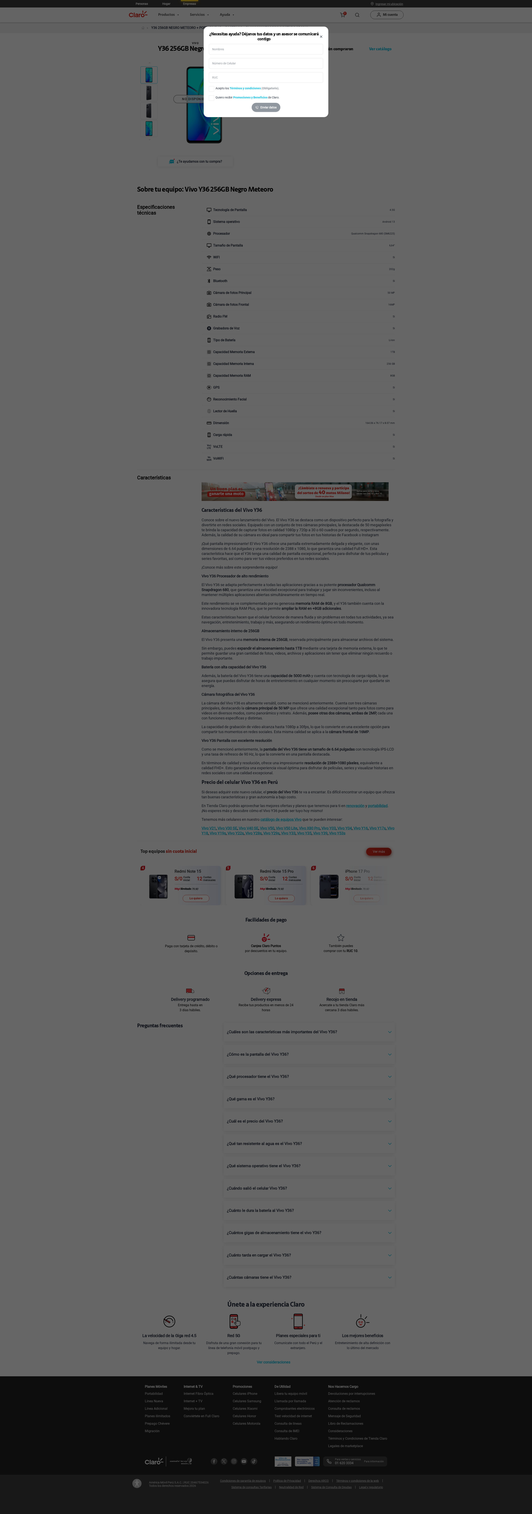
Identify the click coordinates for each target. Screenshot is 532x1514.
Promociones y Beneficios (250, 97)
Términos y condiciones (245, 88)
